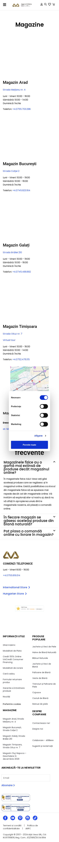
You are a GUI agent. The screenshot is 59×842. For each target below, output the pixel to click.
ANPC (28, 828)
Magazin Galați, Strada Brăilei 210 (14, 737)
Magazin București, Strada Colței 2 (12, 729)
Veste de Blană (39, 678)
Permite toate (29, 444)
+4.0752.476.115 (21, 359)
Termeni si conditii (12, 825)
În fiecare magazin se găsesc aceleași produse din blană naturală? (29, 520)
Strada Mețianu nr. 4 (14, 89)
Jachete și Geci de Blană (41, 665)
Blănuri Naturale (40, 658)
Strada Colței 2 (11, 171)
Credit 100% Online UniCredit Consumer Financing (13, 659)
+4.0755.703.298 (21, 109)
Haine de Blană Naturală (44, 652)
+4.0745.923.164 (21, 190)
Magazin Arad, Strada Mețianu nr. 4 (13, 720)
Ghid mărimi (9, 645)
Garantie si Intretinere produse (14, 689)
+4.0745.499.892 (21, 271)
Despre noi (37, 728)
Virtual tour (9, 340)
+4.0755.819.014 (11, 575)
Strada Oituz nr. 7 (12, 333)
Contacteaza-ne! (41, 723)
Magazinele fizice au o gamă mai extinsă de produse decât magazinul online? (26, 467)
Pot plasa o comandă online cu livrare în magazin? (29, 533)
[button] (4, 4)
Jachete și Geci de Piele (44, 646)
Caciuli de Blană (40, 698)
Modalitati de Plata (12, 650)
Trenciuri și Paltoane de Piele (44, 685)
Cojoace (36, 692)
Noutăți (6, 696)
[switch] (44, 406)
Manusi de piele (40, 704)
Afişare (38, 435)
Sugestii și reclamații (42, 746)
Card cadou (9, 673)
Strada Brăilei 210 (12, 252)
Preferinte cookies (12, 704)
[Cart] (53, 4)
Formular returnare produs (12, 681)
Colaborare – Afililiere (43, 740)
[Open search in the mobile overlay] (45, 5)
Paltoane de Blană (41, 672)
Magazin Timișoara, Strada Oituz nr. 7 (12, 746)
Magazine (37, 734)
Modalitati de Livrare (13, 668)
